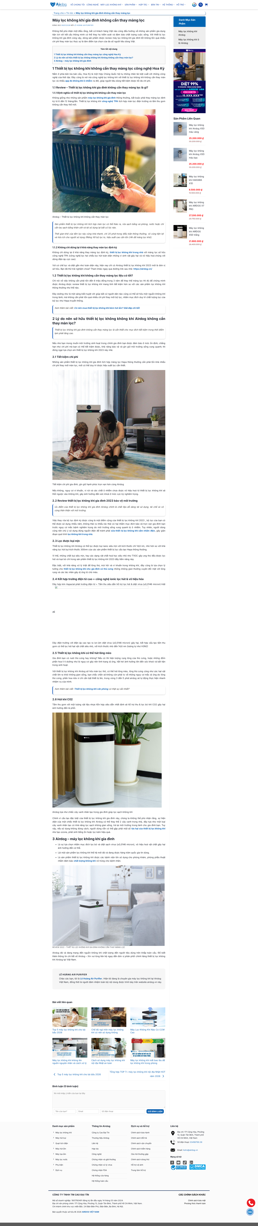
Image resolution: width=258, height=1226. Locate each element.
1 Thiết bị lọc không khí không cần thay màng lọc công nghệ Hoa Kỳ (87, 54)
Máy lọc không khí (111, 4)
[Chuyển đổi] (176, 18)
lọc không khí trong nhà (80, 534)
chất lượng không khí (85, 860)
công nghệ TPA (110, 101)
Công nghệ (93, 4)
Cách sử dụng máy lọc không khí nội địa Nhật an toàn (108, 1061)
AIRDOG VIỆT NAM (90, 1212)
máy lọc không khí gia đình (102, 97)
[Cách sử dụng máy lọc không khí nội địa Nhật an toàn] (108, 1048)
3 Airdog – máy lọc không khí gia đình (72, 61)
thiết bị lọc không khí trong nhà (126, 252)
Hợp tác (143, 4)
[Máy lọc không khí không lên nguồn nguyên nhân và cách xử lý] (69, 1048)
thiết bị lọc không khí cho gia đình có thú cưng (88, 569)
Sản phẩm (130, 4)
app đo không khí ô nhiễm (78, 80)
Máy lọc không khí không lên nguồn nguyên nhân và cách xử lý (69, 1061)
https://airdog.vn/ (142, 268)
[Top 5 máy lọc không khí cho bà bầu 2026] (69, 1017)
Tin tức (69, 13)
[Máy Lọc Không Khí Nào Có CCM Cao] (147, 1017)
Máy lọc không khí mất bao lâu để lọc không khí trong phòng (147, 1061)
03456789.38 (196, 1142)
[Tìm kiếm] (200, 5)
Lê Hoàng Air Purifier (83, 25)
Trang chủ (59, 13)
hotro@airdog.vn (190, 1150)
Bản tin (155, 4)
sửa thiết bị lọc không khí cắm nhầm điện (133, 530)
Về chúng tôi (77, 4)
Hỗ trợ (180, 4)
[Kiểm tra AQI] (194, 4)
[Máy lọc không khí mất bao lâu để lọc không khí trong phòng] (147, 1048)
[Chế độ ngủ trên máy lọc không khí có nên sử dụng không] (108, 1017)
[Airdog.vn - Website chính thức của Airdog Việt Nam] (58, 5)
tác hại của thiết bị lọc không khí (148, 828)
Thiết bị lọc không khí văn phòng (91, 689)
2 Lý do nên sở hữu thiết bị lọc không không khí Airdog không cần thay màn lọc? (93, 57)
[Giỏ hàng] (206, 5)
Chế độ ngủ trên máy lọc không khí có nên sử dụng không (107, 1031)
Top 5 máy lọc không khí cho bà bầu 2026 (79, 1074)
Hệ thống (167, 4)
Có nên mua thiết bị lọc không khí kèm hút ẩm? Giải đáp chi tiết (107, 308)
